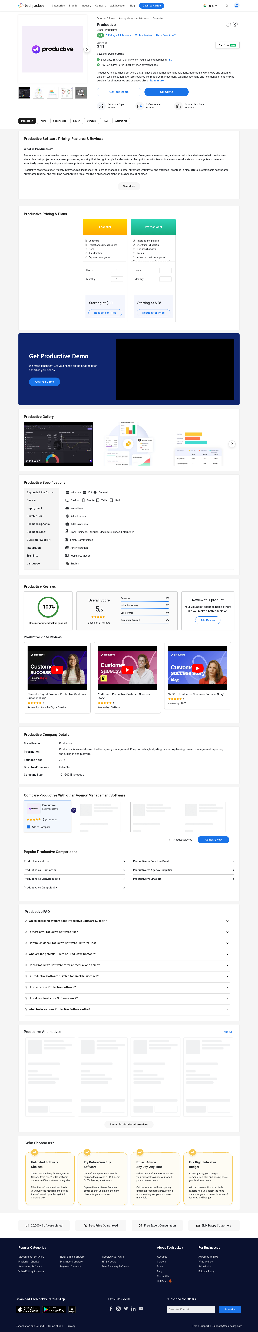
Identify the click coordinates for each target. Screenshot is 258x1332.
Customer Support (130, 620)
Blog (132, 5)
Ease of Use (127, 613)
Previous (18, 49)
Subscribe (230, 1309)
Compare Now (213, 839)
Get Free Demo (119, 92)
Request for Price (105, 312)
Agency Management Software (134, 18)
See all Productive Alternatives (129, 1124)
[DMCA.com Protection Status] (72, 1312)
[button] (127, 921)
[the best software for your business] (31, 7)
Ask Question (117, 5)
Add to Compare (41, 827)
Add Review (208, 620)
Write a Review (143, 35)
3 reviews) (51, 819)
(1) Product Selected (180, 839)
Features (125, 598)
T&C (169, 59)
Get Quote (166, 92)
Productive (111, 29)
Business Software (106, 18)
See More (129, 186)
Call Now (224, 45)
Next (86, 49)
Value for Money (129, 605)
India (211, 5)
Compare (100, 5)
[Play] (57, 670)
